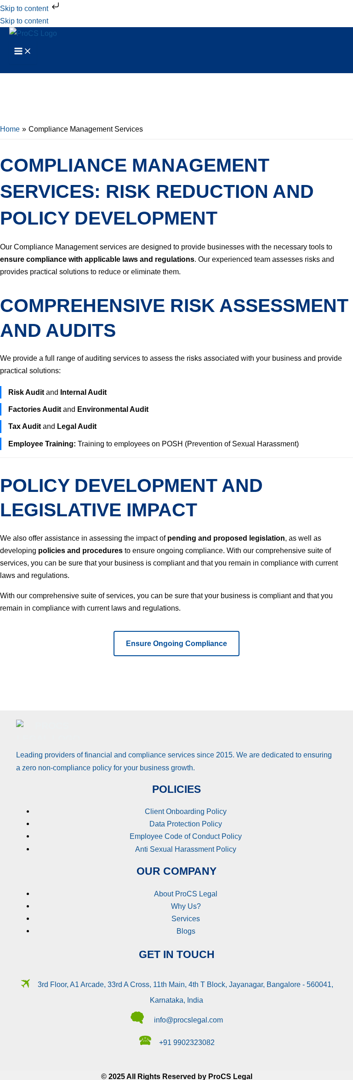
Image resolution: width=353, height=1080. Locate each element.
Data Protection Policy (185, 824)
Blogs (185, 931)
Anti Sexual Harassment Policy (185, 849)
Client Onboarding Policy (186, 811)
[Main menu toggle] (23, 52)
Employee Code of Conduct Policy (186, 836)
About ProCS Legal (185, 893)
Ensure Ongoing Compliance (176, 643)
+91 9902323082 (187, 1042)
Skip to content (25, 8)
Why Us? (186, 906)
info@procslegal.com (188, 1020)
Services (185, 918)
